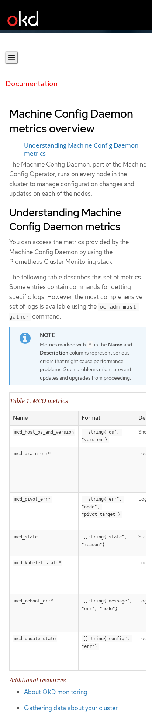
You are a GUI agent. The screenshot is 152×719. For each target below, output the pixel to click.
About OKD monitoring (55, 692)
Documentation (32, 83)
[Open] (12, 58)
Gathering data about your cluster (71, 708)
